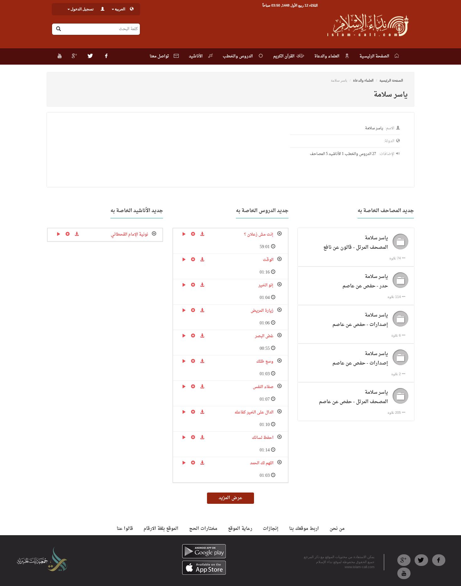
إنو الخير (265, 285)
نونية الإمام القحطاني (129, 234)
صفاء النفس (263, 387)
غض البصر (264, 336)
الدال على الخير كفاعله (254, 412)
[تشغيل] (183, 234)
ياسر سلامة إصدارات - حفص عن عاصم (360, 320)
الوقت (268, 260)
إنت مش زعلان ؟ (258, 234)
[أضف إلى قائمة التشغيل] (193, 234)
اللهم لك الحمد (261, 463)
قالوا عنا (125, 529)
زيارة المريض (262, 311)
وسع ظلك (264, 361)
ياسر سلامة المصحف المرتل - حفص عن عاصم (353, 397)
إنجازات (270, 529)
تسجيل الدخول (82, 9)
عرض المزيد (230, 498)
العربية (120, 9)
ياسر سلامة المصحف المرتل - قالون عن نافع (355, 243)
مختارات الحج (203, 529)
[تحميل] (202, 234)
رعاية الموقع (240, 529)
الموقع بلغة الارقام (161, 529)
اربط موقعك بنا (304, 529)
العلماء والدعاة (363, 80)
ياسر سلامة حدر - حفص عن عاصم (365, 281)
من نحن (337, 529)
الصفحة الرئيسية (391, 80)
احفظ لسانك (262, 438)
